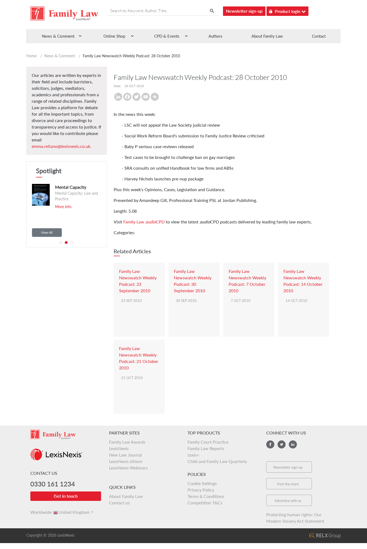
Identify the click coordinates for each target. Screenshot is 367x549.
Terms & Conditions (206, 496)
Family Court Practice (208, 441)
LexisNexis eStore (125, 461)
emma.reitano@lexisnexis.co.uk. (61, 146)
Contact (319, 36)
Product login (288, 11)
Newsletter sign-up (244, 10)
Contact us (119, 502)
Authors (215, 36)
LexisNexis (119, 448)
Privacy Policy (201, 489)
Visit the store (288, 484)
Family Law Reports (206, 448)
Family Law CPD (144, 221)
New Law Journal (125, 454)
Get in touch (66, 495)
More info (58, 206)
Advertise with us (288, 500)
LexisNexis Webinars (128, 467)
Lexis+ (193, 454)
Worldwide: (39, 512)
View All (47, 232)
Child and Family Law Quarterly (217, 461)
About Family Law (267, 36)
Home (31, 56)
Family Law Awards (127, 441)
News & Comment (59, 56)
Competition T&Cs (205, 502)
